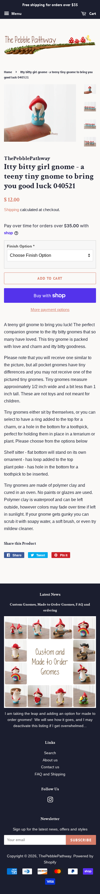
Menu (16, 13)
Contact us (50, 767)
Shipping (11, 209)
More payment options (50, 309)
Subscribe (80, 840)
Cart (92, 13)
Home (8, 72)
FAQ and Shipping (50, 774)
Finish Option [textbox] (20, 246)
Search (50, 753)
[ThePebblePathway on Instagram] (50, 801)
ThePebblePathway (55, 856)
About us (50, 760)
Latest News (50, 594)
